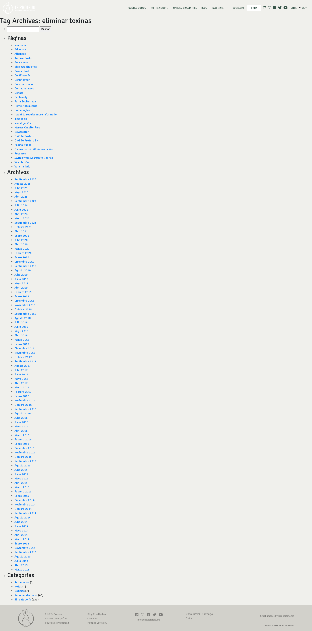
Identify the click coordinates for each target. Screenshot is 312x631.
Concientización (24, 84)
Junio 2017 (21, 374)
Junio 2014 (21, 526)
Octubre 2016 (23, 405)
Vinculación (21, 162)
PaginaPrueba (22, 145)
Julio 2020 (21, 240)
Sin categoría (22, 599)
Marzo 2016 (21, 435)
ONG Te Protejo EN (26, 140)
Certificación (22, 75)
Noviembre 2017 (24, 353)
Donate (18, 93)
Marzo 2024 (21, 218)
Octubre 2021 (23, 227)
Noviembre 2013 (24, 548)
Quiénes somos (138, 7)
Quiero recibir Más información (33, 149)
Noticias (19, 591)
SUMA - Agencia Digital (279, 625)
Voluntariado (22, 166)
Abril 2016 (21, 431)
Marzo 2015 (21, 487)
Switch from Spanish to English (33, 158)
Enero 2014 (21, 543)
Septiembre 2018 (25, 314)
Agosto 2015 (22, 465)
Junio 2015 (21, 474)
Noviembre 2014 (24, 504)
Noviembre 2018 (24, 305)
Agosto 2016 (22, 413)
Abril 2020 (21, 244)
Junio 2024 (21, 210)
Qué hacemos (159, 8)
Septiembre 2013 (25, 552)
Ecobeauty (20, 97)
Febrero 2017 (23, 392)
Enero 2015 (21, 496)
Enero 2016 (21, 444)
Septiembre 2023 (25, 223)
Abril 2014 (21, 535)
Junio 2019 (21, 279)
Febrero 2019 (23, 292)
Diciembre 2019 (24, 262)
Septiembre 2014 (25, 513)
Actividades (21, 582)
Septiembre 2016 (25, 409)
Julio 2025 (21, 188)
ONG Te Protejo (24, 136)
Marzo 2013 (21, 569)
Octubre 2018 (23, 309)
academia (20, 45)
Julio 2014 (21, 522)
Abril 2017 (21, 383)
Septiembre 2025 (25, 179)
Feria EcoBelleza (25, 101)
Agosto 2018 (22, 318)
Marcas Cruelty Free (185, 8)
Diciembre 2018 (24, 301)
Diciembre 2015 (24, 448)
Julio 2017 (21, 370)
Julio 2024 (21, 205)
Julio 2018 (21, 322)
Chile (294, 8)
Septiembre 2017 (25, 361)
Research (20, 153)
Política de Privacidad (57, 622)
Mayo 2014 (21, 530)
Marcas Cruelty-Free (27, 127)
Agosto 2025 (22, 184)
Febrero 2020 (23, 253)
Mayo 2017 (21, 379)
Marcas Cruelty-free (56, 618)
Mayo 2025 (21, 192)
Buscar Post (21, 71)
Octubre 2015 (23, 457)
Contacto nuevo (24, 88)
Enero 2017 (21, 396)
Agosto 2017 (22, 366)
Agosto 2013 (22, 556)
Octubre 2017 (23, 357)
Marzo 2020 (21, 249)
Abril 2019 (21, 288)
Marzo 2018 (21, 340)
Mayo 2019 (21, 283)
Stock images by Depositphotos (277, 615)
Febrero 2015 (23, 491)
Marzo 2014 (21, 539)
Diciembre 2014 (24, 500)
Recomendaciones (25, 595)
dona (254, 8)
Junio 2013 (21, 561)
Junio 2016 (21, 422)
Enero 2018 (21, 344)
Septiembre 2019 (25, 266)
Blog (204, 8)
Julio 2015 (21, 470)
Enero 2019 (21, 296)
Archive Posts (22, 58)
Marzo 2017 (21, 387)
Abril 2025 (21, 197)
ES (303, 8)
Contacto (238, 8)
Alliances (20, 54)
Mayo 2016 (21, 426)
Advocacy (20, 49)
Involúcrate (219, 8)
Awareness (21, 62)
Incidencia (20, 119)
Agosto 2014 (22, 517)
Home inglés (22, 110)
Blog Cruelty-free (97, 614)
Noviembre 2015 (24, 452)
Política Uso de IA (97, 622)
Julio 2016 (21, 418)
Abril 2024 (21, 214)
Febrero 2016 (23, 439)
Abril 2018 (21, 335)
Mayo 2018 (21, 331)
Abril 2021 (21, 231)
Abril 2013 (21, 565)
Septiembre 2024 (25, 201)
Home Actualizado (25, 106)
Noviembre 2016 (24, 400)
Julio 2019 (21, 275)
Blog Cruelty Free (25, 67)
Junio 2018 (21, 327)
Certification (22, 80)
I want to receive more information (36, 114)
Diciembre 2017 (24, 348)
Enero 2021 (21, 236)
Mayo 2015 (21, 478)
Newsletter (21, 132)
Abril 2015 (21, 483)
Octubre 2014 (23, 509)
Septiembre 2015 (25, 461)
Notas (18, 586)
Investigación (22, 123)
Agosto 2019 (22, 270)
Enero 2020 (21, 257)
